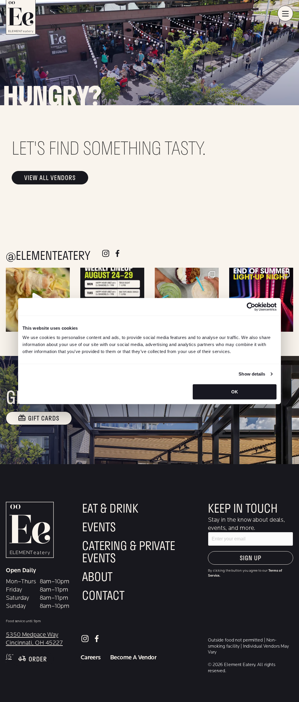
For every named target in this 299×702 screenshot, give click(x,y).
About (97, 577)
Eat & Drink (110, 509)
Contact (103, 596)
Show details (252, 373)
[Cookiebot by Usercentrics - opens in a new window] (251, 306)
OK (234, 391)
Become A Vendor (133, 657)
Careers (91, 657)
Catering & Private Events (128, 552)
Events (99, 528)
